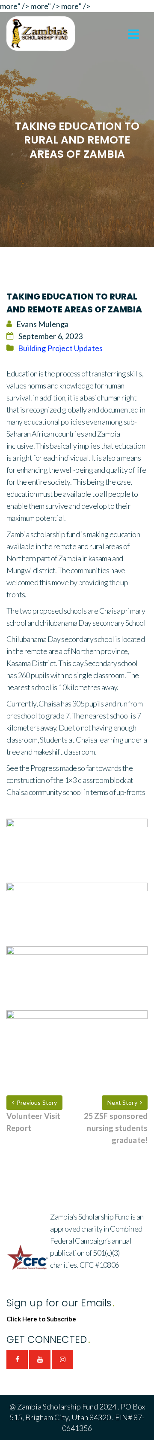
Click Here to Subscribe (41, 1319)
